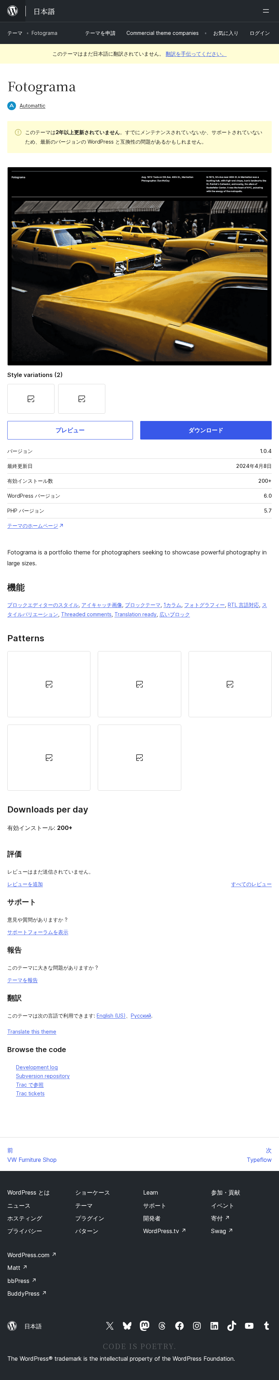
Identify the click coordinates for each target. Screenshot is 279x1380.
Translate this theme (31, 1031)
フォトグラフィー (204, 605)
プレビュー (70, 430)
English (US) (111, 1015)
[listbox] (139, 721)
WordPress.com (32, 1255)
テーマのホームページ (32, 525)
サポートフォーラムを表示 (37, 932)
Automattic (32, 106)
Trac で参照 (30, 1085)
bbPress (22, 1280)
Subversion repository (43, 1076)
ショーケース (92, 1192)
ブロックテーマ (143, 605)
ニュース (19, 1205)
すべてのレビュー (251, 884)
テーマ (15, 33)
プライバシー (24, 1231)
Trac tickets (30, 1093)
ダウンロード (206, 430)
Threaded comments (86, 614)
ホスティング (24, 1218)
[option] (48, 684)
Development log (37, 1067)
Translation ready (135, 614)
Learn (150, 1192)
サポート (154, 1205)
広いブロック (174, 614)
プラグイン (89, 1218)
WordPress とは (28, 1192)
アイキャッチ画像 (101, 605)
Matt (17, 1267)
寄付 (220, 1218)
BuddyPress (27, 1293)
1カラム (172, 605)
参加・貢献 (225, 1192)
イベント (222, 1205)
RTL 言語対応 (243, 605)
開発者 (152, 1218)
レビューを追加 (25, 884)
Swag (222, 1231)
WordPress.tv (164, 1231)
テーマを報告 (22, 980)
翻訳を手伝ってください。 (196, 54)
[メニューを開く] (267, 11)
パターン (86, 1231)
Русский (141, 1015)
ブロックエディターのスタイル (42, 605)
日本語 (33, 1326)
